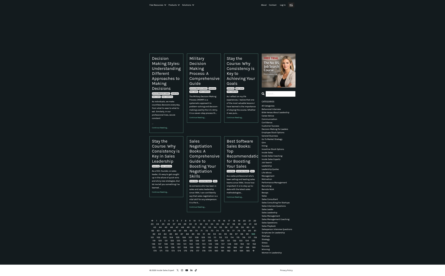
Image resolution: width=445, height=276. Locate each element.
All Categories (268, 106)
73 (212, 230)
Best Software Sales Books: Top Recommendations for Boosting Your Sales (241, 154)
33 (206, 224)
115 (238, 237)
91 (204, 234)
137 (159, 244)
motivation (267, 179)
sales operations (269, 222)
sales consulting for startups (276, 202)
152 (254, 244)
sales (215, 181)
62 (152, 230)
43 (154, 227)
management (268, 176)
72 (206, 230)
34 (212, 224)
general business (270, 136)
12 (204, 220)
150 (242, 244)
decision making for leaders (161, 93)
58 (237, 227)
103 (165, 237)
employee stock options (273, 132)
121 (166, 240)
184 (241, 250)
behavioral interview (271, 109)
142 (191, 244)
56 (226, 227)
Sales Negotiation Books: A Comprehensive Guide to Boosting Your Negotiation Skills (203, 159)
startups (266, 236)
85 (170, 234)
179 (210, 250)
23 (152, 224)
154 (160, 247)
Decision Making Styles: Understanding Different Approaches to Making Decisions (166, 73)
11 (199, 220)
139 (172, 244)
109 (203, 237)
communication (269, 119)
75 (223, 230)
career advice (268, 116)
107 (190, 237)
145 (210, 244)
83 (159, 234)
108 (197, 237)
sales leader (156, 96)
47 (177, 227)
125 (191, 240)
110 (209, 237)
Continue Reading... (160, 128)
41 (250, 224)
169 (254, 247)
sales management (271, 216)
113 (226, 237)
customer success (270, 126)
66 (174, 230)
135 (253, 240)
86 (176, 234)
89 (193, 234)
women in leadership (272, 252)
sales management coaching (275, 219)
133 (240, 240)
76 (228, 230)
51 (199, 227)
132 (234, 240)
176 (191, 250)
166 (235, 247)
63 (158, 230)
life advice (267, 172)
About (264, 5)
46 (171, 227)
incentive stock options (273, 149)
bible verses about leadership (275, 112)
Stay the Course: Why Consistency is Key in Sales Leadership (166, 151)
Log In (283, 5)
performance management (274, 182)
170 (155, 250)
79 (244, 230)
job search (267, 162)
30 (190, 224)
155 (166, 247)
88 (187, 234)
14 (214, 220)
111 (215, 237)
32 (201, 224)
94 (220, 234)
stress (265, 242)
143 (197, 244)
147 (223, 244)
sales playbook (269, 226)
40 (244, 224)
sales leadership (167, 96)
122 (172, 240)
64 (163, 230)
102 (158, 237)
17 (229, 220)
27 (174, 224)
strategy (266, 239)
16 (224, 220)
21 (250, 220)
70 (196, 230)
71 (202, 230)
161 (203, 247)
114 (232, 237)
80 (249, 230)
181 (222, 250)
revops (265, 192)
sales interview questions (274, 206)
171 (161, 250)
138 (166, 244)
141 (184, 244)
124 (184, 240)
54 (215, 227)
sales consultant (270, 199)
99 (247, 234)
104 (171, 237)
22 (255, 220)
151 (248, 244)
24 (157, 224)
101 (152, 237)
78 (238, 230)
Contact (273, 5)
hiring (264, 146)
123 (178, 240)
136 (153, 244)
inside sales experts (205, 181)
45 (166, 227)
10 (194, 220)
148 (229, 244)
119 (154, 240)
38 (233, 224)
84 (165, 234)
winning (266, 249)
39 (239, 224)
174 (179, 250)
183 (235, 250)
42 (255, 224)
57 (231, 227)
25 (163, 224)
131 (228, 240)
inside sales (193, 181)
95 (225, 234)
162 (210, 247)
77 (233, 230)
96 (231, 234)
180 (216, 250)
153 (154, 247)
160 (198, 247)
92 (209, 234)
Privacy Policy (286, 270)
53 (209, 227)
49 (188, 227)
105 (177, 237)
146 (216, 244)
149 (235, 244)
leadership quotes (270, 169)
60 (248, 227)
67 (180, 230)
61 (253, 227)
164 (222, 247)
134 (247, 240)
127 (203, 240)
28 (179, 224)
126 (197, 240)
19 (239, 220)
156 (172, 247)
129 (216, 240)
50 (193, 227)
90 (198, 234)
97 (236, 234)
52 (204, 227)
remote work (268, 189)
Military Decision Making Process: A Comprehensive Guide (203, 71)
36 (223, 224)
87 (182, 234)
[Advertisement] (222, 27)
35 (217, 224)
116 (243, 237)
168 (247, 247)
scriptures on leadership (273, 232)
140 (178, 244)
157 (179, 247)
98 (241, 234)
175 (185, 250)
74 (217, 230)
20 (244, 220)
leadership (175, 93)
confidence (267, 122)
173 (173, 250)
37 (228, 224)
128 (209, 240)
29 (185, 224)
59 (242, 227)
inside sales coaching (272, 156)
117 (249, 237)
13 (209, 220)
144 (204, 244)
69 (191, 230)
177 (197, 250)
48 (182, 227)
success (265, 246)
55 (220, 227)
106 (184, 237)
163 (216, 247)
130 (222, 240)
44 (160, 227)
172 (166, 250)
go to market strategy (272, 139)
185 (248, 250)
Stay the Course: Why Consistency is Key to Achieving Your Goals (241, 71)
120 (160, 240)
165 (228, 247)
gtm (264, 142)
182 (228, 250)
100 (253, 234)
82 (154, 234)
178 (203, 250)
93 (214, 234)
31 (196, 224)
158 (185, 247)
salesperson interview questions (277, 229)
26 (168, 224)
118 (255, 237)
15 (219, 220)
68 (185, 230)
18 (234, 220)
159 (191, 247)
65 (169, 230)
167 (241, 247)
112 (220, 237)
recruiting (266, 186)
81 (255, 230)
